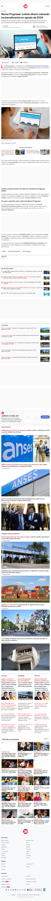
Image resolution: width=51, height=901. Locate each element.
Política (4, 676)
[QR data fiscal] (44, 891)
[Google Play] (38, 890)
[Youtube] (13, 890)
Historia (3, 849)
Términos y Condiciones (22, 894)
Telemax (28, 866)
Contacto (28, 876)
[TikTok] (18, 890)
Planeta (27, 851)
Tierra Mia (3, 866)
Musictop (3, 869)
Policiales (3, 853)
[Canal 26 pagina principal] (25, 8)
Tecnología (28, 855)
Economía (3, 11)
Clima (27, 842)
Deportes (3, 844)
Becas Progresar (27, 251)
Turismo (27, 857)
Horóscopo (28, 849)
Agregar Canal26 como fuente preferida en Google (42, 26)
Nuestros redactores (5, 884)
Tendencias (3, 857)
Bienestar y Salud (30, 840)
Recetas (3, 855)
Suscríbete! (45, 417)
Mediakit (4, 881)
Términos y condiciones (6, 878)
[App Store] (30, 890)
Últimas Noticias (4, 840)
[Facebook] (6, 890)
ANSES (3, 251)
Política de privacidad (30, 878)
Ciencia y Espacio (5, 842)
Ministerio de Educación (14, 251)
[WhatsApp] (20, 890)
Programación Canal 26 (31, 881)
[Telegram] (22, 890)
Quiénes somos (4, 876)
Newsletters (5, 887)
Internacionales (4, 851)
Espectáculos (4, 847)
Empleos (28, 884)
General (28, 847)
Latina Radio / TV (29, 864)
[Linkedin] (15, 890)
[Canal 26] (25, 831)
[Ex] (11, 890)
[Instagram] (8, 890)
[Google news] (25, 890)
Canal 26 (6, 26)
